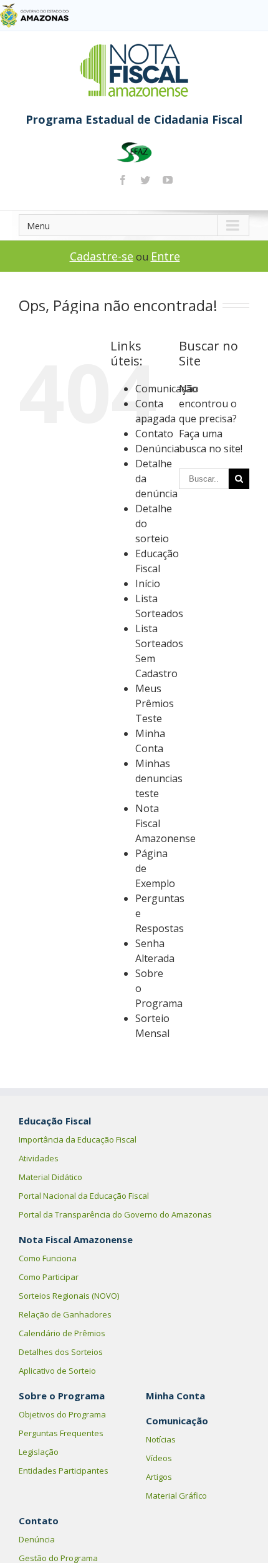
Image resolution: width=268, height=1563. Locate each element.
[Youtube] (168, 180)
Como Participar (49, 1277)
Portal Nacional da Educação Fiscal (84, 1195)
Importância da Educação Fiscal (77, 1139)
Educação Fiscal (55, 1120)
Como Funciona (48, 1258)
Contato (154, 433)
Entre (165, 256)
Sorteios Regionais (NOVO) (69, 1295)
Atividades (39, 1158)
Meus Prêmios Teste (154, 703)
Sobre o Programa (62, 1395)
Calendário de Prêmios (62, 1333)
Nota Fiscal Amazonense (76, 1239)
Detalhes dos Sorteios (61, 1351)
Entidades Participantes (63, 1470)
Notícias (161, 1439)
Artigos (159, 1476)
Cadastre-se (101, 256)
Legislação (39, 1451)
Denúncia (157, 448)
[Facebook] (123, 180)
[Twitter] (145, 180)
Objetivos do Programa (62, 1414)
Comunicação (166, 388)
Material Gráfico (176, 1495)
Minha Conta (175, 1395)
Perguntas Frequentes (61, 1433)
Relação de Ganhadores (65, 1314)
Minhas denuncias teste (159, 778)
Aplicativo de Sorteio (57, 1370)
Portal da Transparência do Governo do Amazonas (115, 1214)
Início (147, 583)
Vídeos (159, 1458)
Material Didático (50, 1177)
